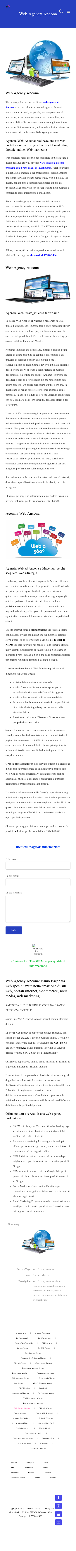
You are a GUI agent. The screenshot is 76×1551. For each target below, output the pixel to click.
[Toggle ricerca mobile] (61, 11)
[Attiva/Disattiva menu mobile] (68, 11)
